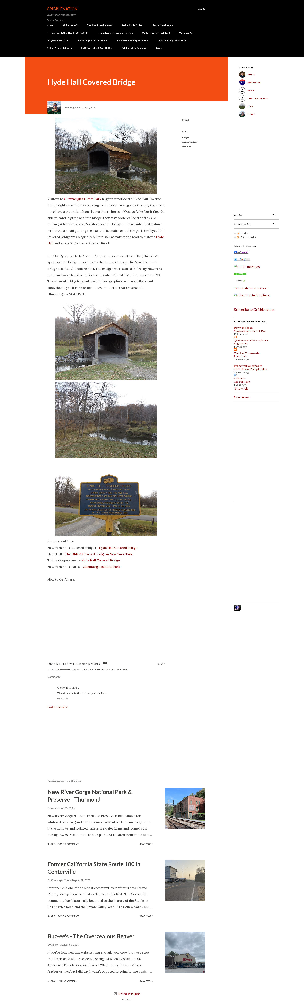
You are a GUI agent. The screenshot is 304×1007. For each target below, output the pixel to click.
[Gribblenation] (240, 274)
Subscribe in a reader (250, 288)
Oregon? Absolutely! (58, 40)
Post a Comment (58, 707)
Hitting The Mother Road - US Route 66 (68, 32)
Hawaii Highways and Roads (92, 40)
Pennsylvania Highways (248, 365)
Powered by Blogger (128, 993)
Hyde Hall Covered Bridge (118, 548)
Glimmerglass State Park (82, 199)
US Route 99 (185, 32)
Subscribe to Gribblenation (254, 310)
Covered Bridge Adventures (172, 40)
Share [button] (185, 119)
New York (186, 146)
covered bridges (189, 142)
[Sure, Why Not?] (241, 252)
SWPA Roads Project (132, 25)
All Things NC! (70, 25)
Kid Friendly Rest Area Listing (96, 48)
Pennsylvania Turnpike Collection (115, 32)
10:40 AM (62, 698)
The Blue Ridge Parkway (99, 25)
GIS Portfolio (242, 381)
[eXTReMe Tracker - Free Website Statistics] (237, 609)
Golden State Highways (59, 48)
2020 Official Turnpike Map (250, 369)
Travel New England (163, 25)
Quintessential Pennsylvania (251, 340)
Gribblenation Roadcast (134, 48)
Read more (146, 844)
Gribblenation (62, 9)
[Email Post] (105, 664)
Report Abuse (241, 397)
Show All (241, 388)
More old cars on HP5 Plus (250, 330)
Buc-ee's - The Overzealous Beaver (91, 936)
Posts (243, 233)
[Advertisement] (101, 740)
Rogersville (240, 343)
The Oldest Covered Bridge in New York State (99, 554)
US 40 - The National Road (156, 32)
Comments (247, 237)
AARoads (239, 378)
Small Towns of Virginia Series (132, 40)
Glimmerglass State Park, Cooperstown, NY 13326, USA (93, 669)
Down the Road (243, 327)
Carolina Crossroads (246, 353)
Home (50, 25)
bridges (185, 137)
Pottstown (240, 356)
